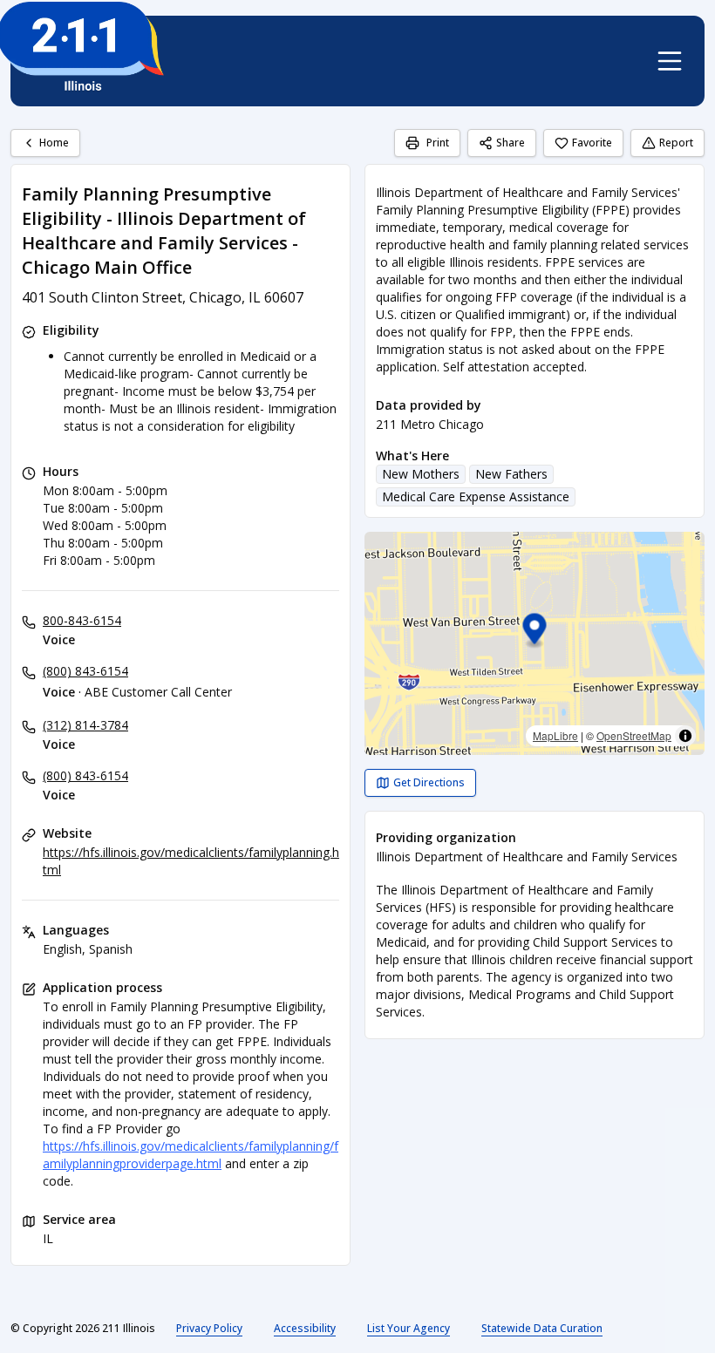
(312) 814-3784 (85, 725)
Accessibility (305, 1328)
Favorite (592, 142)
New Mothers (421, 474)
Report (676, 142)
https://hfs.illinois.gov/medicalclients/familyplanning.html (191, 861)
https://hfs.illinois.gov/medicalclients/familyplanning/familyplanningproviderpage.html (190, 1155)
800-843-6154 (82, 620)
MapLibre (555, 735)
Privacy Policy (209, 1328)
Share (510, 142)
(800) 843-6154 (85, 671)
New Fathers (511, 474)
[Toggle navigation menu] (670, 61)
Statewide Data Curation (542, 1328)
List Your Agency (408, 1328)
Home (54, 142)
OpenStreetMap (633, 735)
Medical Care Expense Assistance (475, 496)
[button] (535, 631)
